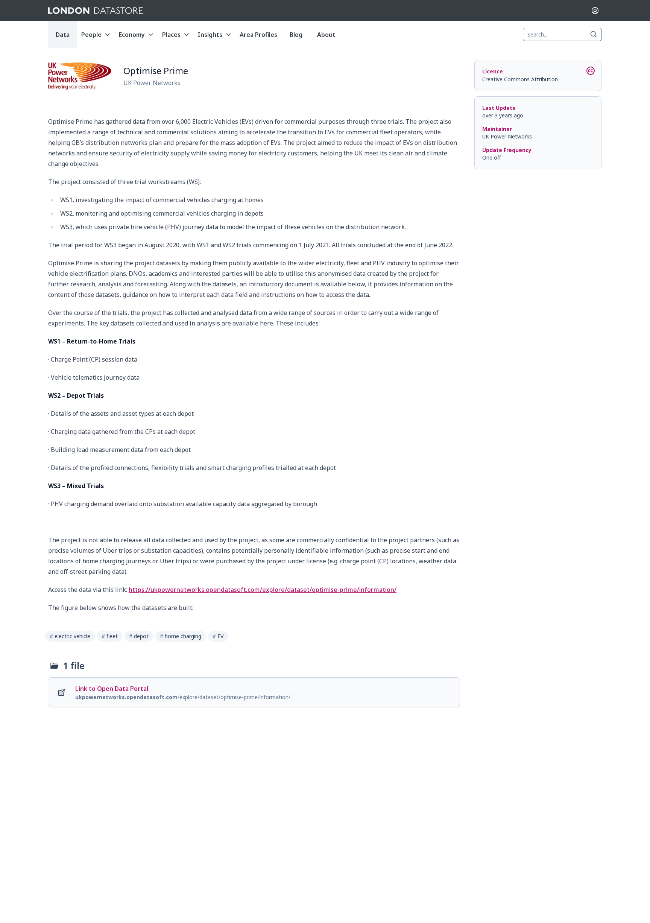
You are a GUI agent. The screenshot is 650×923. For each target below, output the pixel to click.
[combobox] (562, 34)
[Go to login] (595, 10)
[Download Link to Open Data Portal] (254, 692)
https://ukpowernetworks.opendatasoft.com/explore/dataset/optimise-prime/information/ (262, 589)
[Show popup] (596, 34)
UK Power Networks (507, 136)
